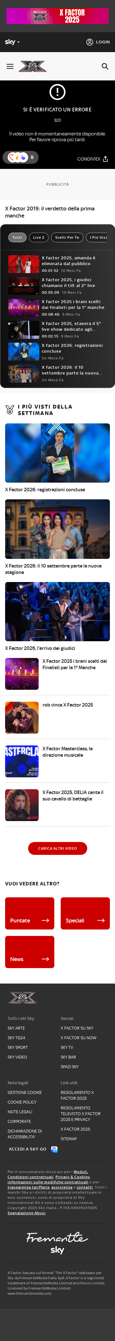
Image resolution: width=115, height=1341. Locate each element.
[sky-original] (57, 1250)
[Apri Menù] (10, 66)
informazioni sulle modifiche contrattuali (48, 1182)
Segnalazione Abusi (27, 1213)
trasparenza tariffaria (29, 1187)
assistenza (62, 1187)
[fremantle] (57, 1237)
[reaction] (23, 157)
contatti (85, 1187)
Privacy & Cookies (73, 1177)
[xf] (35, 66)
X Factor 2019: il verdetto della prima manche (50, 212)
